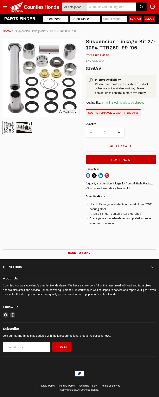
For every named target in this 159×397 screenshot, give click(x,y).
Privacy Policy (47, 385)
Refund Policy (67, 385)
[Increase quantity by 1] (119, 132)
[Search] (141, 7)
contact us (101, 92)
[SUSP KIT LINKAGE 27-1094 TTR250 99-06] (114, 116)
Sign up (61, 347)
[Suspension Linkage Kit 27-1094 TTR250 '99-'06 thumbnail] (9, 127)
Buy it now (120, 159)
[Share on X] (94, 175)
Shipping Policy (88, 385)
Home (7, 31)
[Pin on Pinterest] (107, 175)
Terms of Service (110, 385)
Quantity (91, 123)
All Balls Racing (99, 54)
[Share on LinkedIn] (100, 175)
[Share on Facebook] (88, 175)
